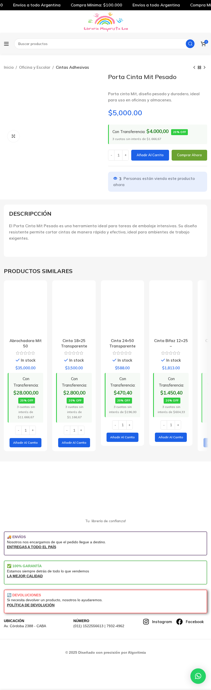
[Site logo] (105, 21)
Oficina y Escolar (34, 67)
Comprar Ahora (189, 155)
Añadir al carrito (150, 155)
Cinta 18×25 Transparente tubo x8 (74, 346)
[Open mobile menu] (6, 44)
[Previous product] (194, 67)
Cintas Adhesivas (72, 67)
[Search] (190, 43)
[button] (25, 442)
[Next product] (204, 67)
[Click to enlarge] (13, 136)
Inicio (9, 67)
